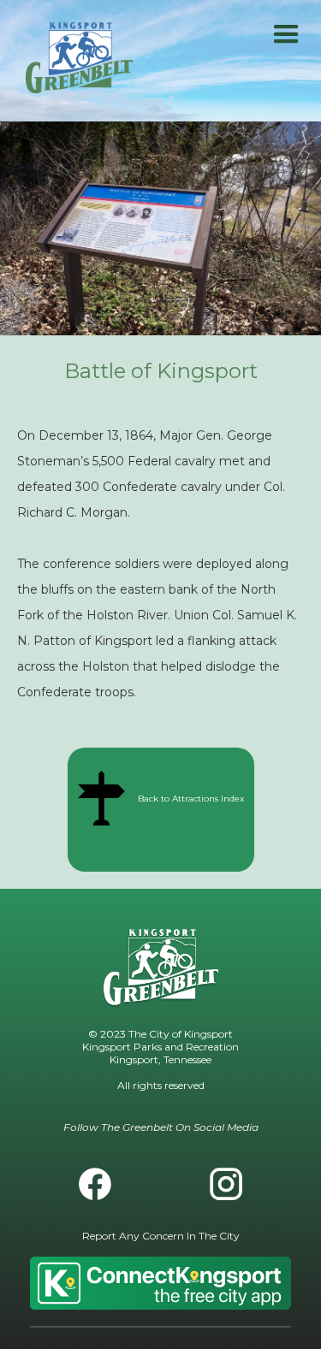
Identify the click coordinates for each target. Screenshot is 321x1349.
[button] (286, 34)
